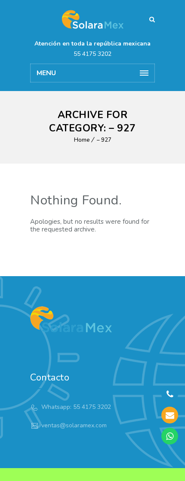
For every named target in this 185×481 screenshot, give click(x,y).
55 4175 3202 (92, 54)
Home (82, 140)
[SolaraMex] (92, 19)
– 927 (104, 140)
